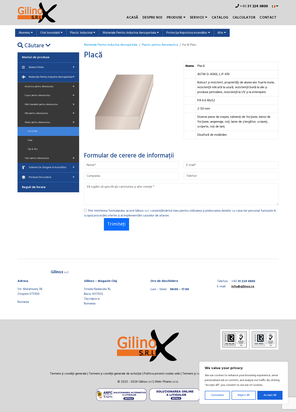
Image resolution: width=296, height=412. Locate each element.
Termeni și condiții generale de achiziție (115, 373)
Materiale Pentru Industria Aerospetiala (130, 32)
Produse (175, 18)
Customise (217, 395)
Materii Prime (52, 67)
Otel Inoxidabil (50, 32)
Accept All (270, 395)
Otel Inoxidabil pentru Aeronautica (50, 104)
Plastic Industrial (81, 32)
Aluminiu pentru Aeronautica (50, 86)
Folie (30, 140)
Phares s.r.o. (171, 381)
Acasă (132, 18)
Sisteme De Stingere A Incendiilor (52, 167)
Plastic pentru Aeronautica (50, 122)
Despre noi (152, 18)
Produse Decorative (52, 177)
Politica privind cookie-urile (162, 373)
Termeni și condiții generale (68, 373)
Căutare (34, 45)
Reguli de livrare (34, 187)
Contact (268, 18)
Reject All (243, 395)
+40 (253, 6)
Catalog (220, 18)
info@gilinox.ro (242, 286)
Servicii (197, 18)
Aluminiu (25, 32)
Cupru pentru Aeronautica (50, 95)
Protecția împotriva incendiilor (187, 32)
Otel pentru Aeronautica (50, 113)
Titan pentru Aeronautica (50, 158)
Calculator (244, 18)
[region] (243, 383)
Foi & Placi (33, 131)
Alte (220, 32)
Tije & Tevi (33, 149)
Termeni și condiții (194, 373)
